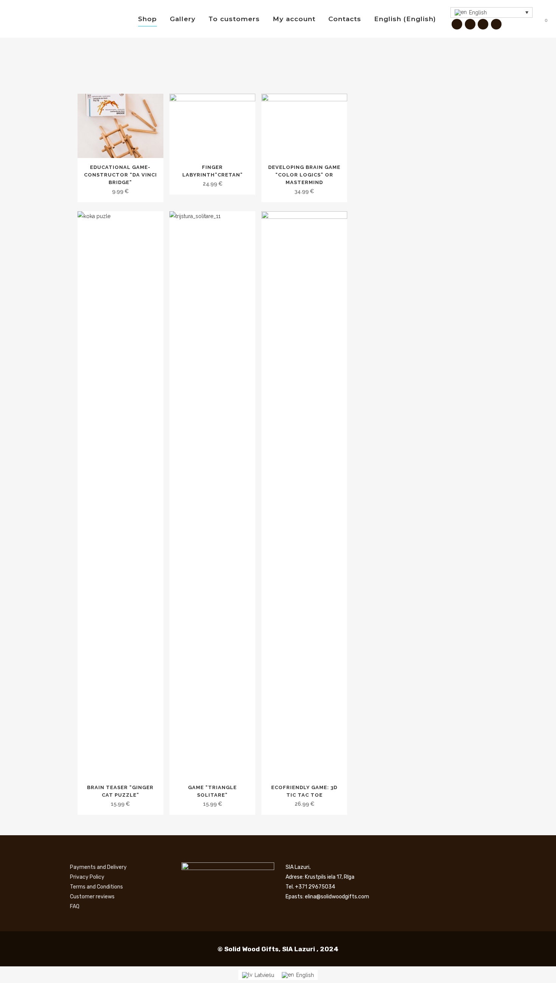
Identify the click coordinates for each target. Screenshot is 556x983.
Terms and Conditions (96, 887)
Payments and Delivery (98, 867)
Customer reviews (92, 896)
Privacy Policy (87, 877)
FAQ (74, 906)
